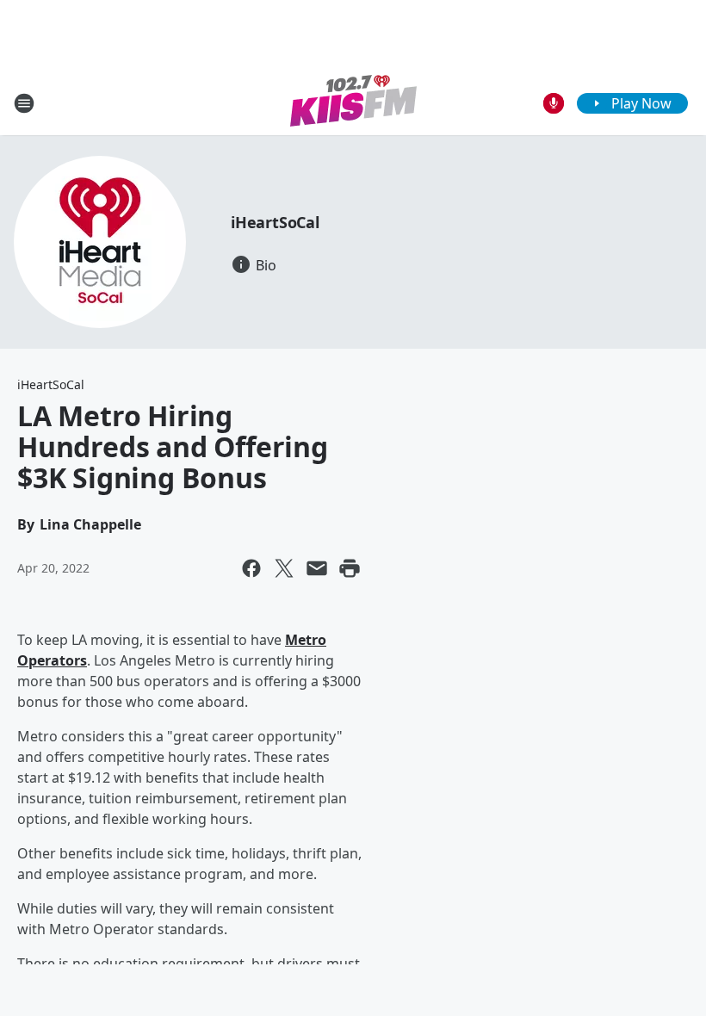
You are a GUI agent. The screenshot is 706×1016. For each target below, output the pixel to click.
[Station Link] (353, 103)
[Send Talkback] (553, 103)
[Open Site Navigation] (24, 103)
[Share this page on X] (284, 568)
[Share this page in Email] (317, 568)
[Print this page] (350, 568)
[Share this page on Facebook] (251, 568)
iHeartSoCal (275, 222)
